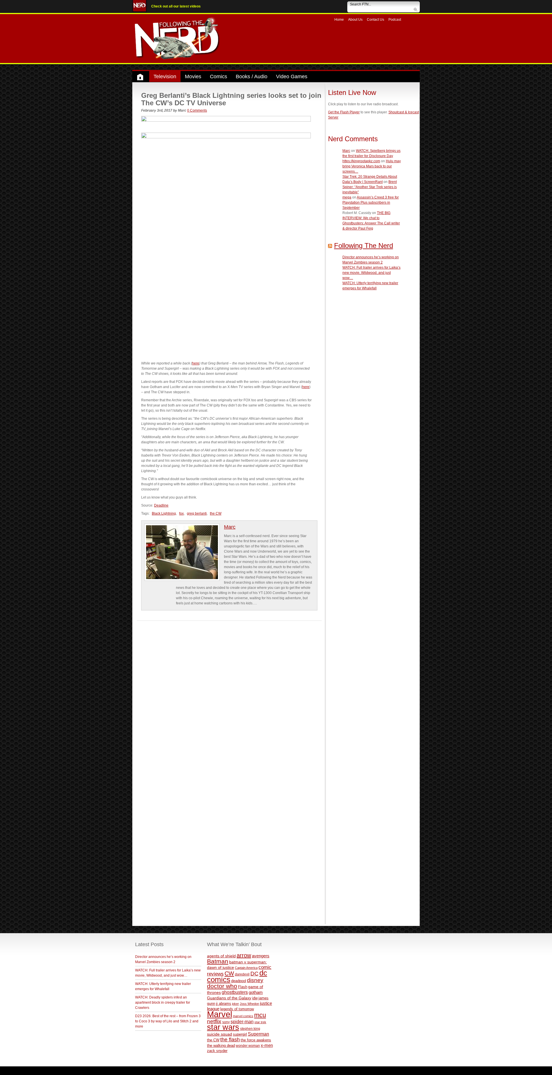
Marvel (219, 1014)
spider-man (242, 1021)
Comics (218, 76)
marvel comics (243, 1016)
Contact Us (375, 20)
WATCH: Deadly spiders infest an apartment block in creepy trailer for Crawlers (162, 1002)
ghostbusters (235, 992)
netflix (214, 1021)
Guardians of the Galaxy (229, 998)
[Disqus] (229, 693)
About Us (355, 20)
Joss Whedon (249, 1003)
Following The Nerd (363, 245)
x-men (267, 1045)
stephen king (250, 1028)
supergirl (240, 1034)
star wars (223, 1027)
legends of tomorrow (237, 1009)
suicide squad (219, 1034)
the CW (215, 513)
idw (255, 998)
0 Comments (197, 110)
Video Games (291, 76)
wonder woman (248, 1045)
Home (339, 20)
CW (229, 973)
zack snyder (217, 1051)
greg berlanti (197, 513)
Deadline (161, 505)
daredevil (242, 974)
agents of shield (221, 956)
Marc (229, 527)
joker (235, 1003)
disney (255, 980)
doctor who (222, 986)
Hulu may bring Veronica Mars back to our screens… (371, 166)
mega (346, 197)
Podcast (394, 20)
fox (181, 513)
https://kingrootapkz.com (361, 161)
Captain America (246, 967)
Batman (217, 961)
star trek (260, 1022)
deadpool (238, 981)
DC (254, 974)
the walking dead (221, 1045)
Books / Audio (251, 76)
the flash (230, 1039)
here (195, 363)
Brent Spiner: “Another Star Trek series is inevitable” (369, 187)
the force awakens (256, 1040)
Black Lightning (164, 513)
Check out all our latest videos (176, 6)
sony (226, 1022)
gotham (256, 992)
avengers (260, 955)
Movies (193, 76)
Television (165, 76)
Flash (242, 987)
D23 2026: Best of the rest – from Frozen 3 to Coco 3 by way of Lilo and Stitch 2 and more (168, 1021)
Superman (258, 1033)
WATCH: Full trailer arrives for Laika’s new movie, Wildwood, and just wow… (371, 273)
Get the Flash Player (344, 112)
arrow (244, 955)
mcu (260, 1015)
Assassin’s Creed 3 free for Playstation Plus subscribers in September (370, 202)
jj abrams (223, 1003)
